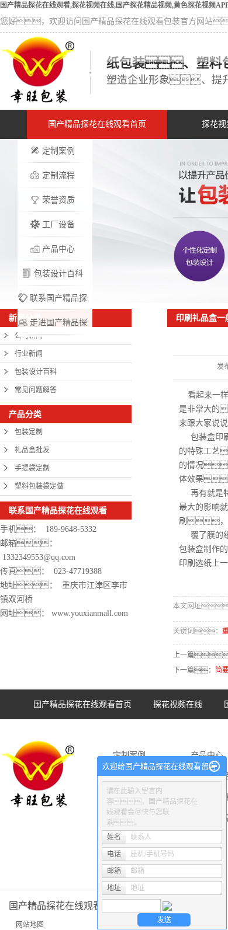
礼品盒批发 (32, 450)
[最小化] (214, 766)
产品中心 (58, 249)
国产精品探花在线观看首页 (97, 124)
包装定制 (29, 432)
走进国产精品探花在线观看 (58, 326)
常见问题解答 (36, 390)
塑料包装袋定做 (39, 486)
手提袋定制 (32, 468)
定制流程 (58, 175)
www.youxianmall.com (89, 613)
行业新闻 (29, 354)
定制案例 (58, 151)
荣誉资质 (58, 200)
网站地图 (30, 925)
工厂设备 (58, 224)
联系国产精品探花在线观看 (58, 302)
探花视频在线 (177, 704)
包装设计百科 (58, 273)
